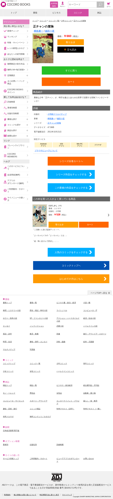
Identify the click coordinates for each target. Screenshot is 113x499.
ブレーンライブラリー (16, 146)
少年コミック (61, 363)
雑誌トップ (7, 385)
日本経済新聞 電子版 (11, 431)
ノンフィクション (37, 326)
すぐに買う (71, 70)
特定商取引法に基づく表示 (49, 495)
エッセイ (6, 326)
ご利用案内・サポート (16, 190)
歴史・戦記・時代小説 (38, 310)
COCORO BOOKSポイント (15, 90)
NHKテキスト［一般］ (92, 409)
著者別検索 (12, 108)
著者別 (5, 445)
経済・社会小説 (89, 318)
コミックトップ (9, 363)
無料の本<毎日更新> (16, 70)
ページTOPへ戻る (98, 293)
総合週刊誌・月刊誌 (91, 385)
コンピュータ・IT (90, 310)
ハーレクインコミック (65, 371)
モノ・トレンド (9, 393)
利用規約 (7, 495)
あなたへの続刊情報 (16, 54)
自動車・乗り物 (89, 393)
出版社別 (33, 445)
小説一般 (86, 303)
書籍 (35, 12)
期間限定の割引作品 (16, 64)
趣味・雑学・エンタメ (38, 342)
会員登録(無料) (13, 175)
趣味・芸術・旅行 (10, 409)
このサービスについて (16, 167)
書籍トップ (7, 303)
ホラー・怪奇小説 (10, 318)
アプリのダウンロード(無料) (15, 181)
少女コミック (8, 371)
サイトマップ (67, 495)
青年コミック (88, 363)
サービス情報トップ (11, 459)
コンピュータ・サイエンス (13, 401)
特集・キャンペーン (16, 42)
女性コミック (35, 371)
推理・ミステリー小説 (12, 310)
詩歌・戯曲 (60, 342)
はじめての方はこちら (71, 278)
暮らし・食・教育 (90, 401)
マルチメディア (9, 349)
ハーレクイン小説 (90, 326)
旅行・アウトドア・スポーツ (94, 334)
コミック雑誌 (35, 409)
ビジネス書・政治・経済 (66, 303)
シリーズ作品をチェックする (71, 174)
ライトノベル (61, 310)
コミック (78, 12)
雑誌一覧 (33, 385)
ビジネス (56, 12)
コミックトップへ (71, 265)
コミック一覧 (35, 363)
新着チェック (13, 31)
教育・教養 (34, 334)
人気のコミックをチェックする (71, 252)
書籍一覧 (33, 303)
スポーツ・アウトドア (38, 401)
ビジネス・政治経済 (64, 385)
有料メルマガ (8, 417)
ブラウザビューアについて (46, 150)
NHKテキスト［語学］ (65, 409)
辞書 (58, 334)
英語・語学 (7, 334)
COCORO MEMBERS (12, 155)
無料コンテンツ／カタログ (40, 417)
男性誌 (32, 393)
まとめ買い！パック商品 (16, 82)
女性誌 (59, 393)
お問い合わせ (88, 459)
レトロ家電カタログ (16, 48)
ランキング (12, 37)
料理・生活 (7, 342)
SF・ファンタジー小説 (39, 318)
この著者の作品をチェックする (71, 187)
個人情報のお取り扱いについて (25, 495)
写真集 (32, 349)
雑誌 (99, 12)
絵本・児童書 (88, 342)
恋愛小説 (60, 326)
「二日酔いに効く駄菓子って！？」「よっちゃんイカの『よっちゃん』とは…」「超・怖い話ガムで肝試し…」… (50, 235)
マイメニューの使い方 (16, 199)
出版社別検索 (13, 113)
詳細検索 (11, 102)
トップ (14, 12)
